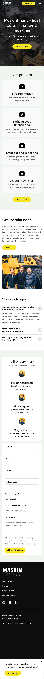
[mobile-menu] (39, 3)
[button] (22, 315)
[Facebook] (10, 602)
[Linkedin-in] (16, 602)
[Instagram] (3, 602)
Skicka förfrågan (15, 550)
